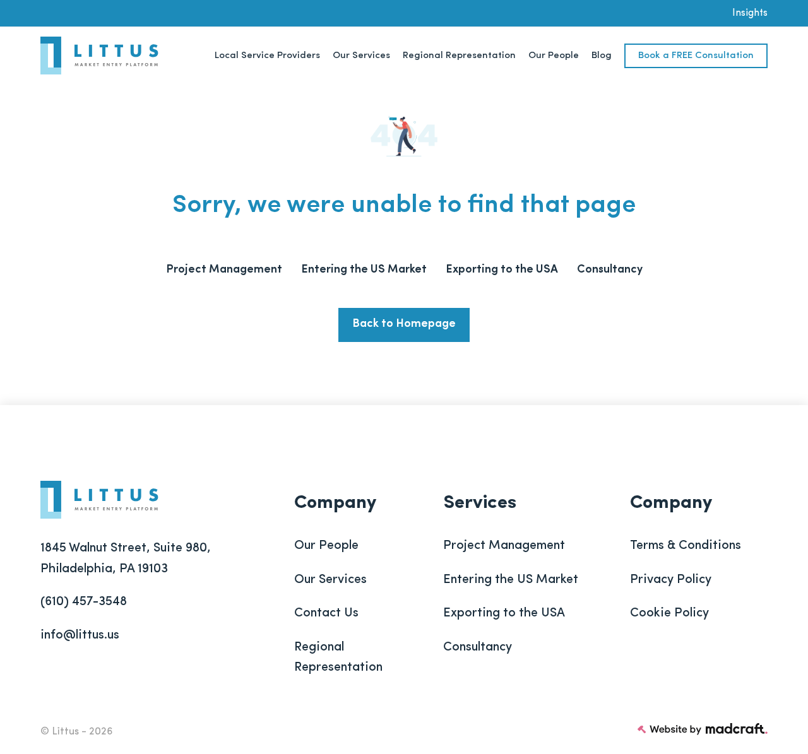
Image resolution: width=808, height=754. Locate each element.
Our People (326, 545)
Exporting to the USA (504, 613)
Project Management (504, 545)
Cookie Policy (669, 613)
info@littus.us (79, 635)
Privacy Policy (670, 580)
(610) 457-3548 (83, 602)
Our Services (330, 580)
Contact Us (326, 613)
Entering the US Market (510, 580)
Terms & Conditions (685, 545)
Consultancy (477, 647)
